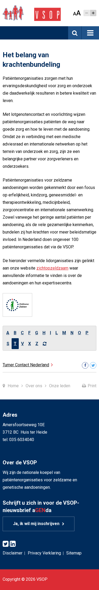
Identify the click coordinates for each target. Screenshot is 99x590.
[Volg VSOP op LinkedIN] (13, 544)
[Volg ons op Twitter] (93, 365)
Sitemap (74, 553)
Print (92, 385)
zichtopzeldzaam (52, 268)
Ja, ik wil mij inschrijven (36, 523)
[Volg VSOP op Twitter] (5, 544)
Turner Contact (26, 364)
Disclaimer (12, 553)
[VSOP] (32, 12)
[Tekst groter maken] (93, 13)
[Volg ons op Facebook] (85, 365)
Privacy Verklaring (44, 553)
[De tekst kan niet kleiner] (86, 13)
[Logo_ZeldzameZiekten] (17, 305)
